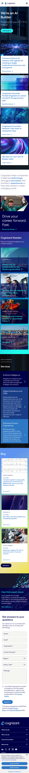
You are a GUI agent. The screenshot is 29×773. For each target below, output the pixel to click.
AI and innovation (7, 739)
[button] (27, 3)
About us (6, 342)
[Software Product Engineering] (25, 435)
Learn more (6, 134)
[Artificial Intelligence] (25, 381)
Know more (6, 491)
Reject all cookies (14, 767)
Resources (4, 744)
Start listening (6, 607)
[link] (10, 3)
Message (7, 670)
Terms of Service (15, 710)
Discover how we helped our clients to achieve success (14, 292)
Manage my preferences (14, 771)
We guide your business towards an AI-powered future (12, 318)
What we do (5, 730)
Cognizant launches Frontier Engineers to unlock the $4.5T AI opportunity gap (14, 96)
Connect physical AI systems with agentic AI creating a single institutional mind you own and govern (13, 63)
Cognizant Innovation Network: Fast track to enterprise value (11, 128)
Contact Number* (10, 652)
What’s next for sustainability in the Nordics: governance (11, 266)
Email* (6, 640)
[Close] (27, 754)
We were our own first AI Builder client (12, 158)
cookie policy (4, 760)
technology (17, 178)
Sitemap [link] (3, 752)
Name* (6, 634)
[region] (14, 763)
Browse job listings (8, 229)
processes (16, 180)
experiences (17, 183)
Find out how (6, 71)
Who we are (5, 735)
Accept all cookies (14, 763)
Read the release (7, 104)
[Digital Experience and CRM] (25, 407)
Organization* (8, 646)
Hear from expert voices (12, 592)
